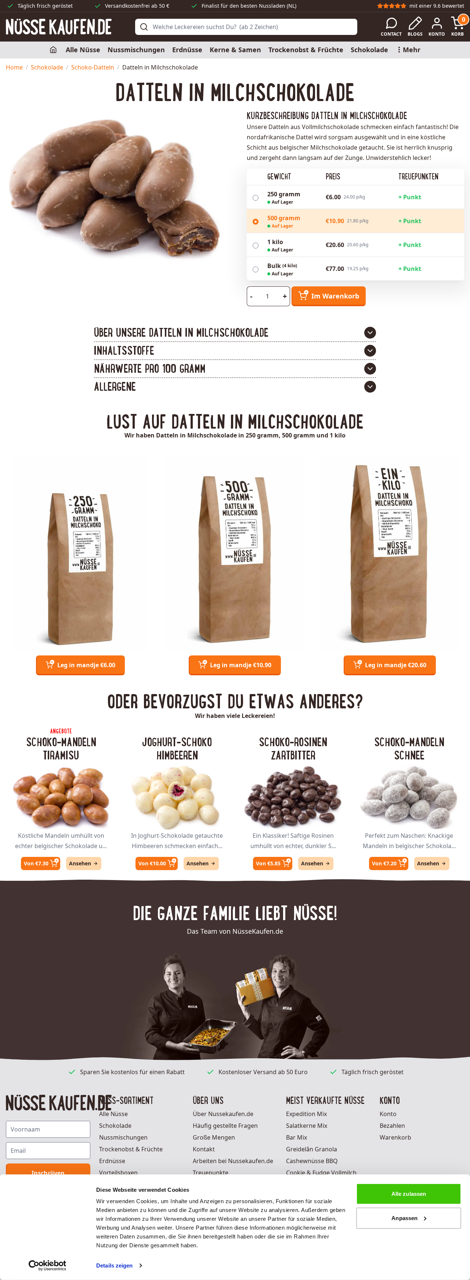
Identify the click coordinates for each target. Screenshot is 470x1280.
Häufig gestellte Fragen (225, 1126)
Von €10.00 (152, 863)
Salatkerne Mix (306, 1126)
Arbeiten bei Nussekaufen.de (233, 1161)
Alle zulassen (408, 1194)
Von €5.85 (268, 863)
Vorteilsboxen (118, 1173)
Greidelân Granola (311, 1149)
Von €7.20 (384, 863)
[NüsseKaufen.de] (59, 27)
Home (14, 67)
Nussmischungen (136, 49)
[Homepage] (54, 50)
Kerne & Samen (235, 49)
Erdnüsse (187, 49)
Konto (388, 1114)
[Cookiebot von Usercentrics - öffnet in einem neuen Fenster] (47, 1265)
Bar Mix (296, 1137)
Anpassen (404, 1218)
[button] (235, 333)
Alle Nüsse (83, 49)
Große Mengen (214, 1137)
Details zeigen (114, 1265)
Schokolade (369, 49)
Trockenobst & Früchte (305, 49)
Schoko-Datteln (92, 67)
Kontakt (204, 1149)
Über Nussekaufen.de (223, 1114)
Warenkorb (395, 1137)
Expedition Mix (306, 1114)
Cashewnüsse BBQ (312, 1161)
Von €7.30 (36, 863)
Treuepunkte (210, 1173)
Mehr (411, 49)
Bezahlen (392, 1126)
